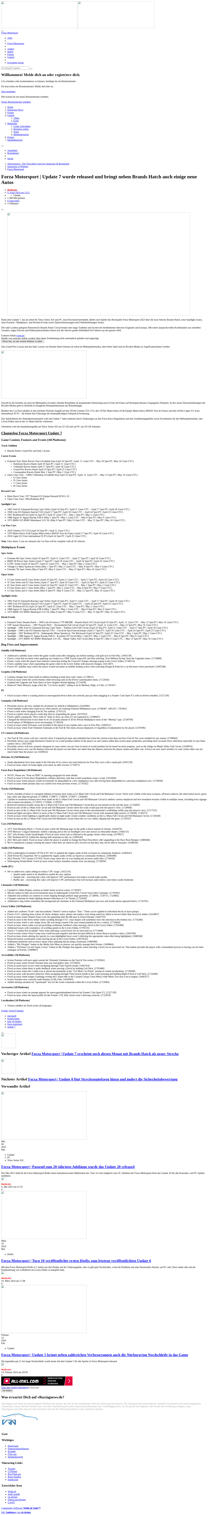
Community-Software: (21, 1508)
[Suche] (2, 30)
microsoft (11, 1016)
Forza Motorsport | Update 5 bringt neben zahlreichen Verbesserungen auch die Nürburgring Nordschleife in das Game (94, 1355)
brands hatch (13, 1018)
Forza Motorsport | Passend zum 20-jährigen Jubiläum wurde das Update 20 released (67, 1167)
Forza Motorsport (15, 43)
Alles (9, 38)
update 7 (11, 1027)
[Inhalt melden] (2, 1032)
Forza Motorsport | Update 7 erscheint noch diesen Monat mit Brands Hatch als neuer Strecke (105, 1054)
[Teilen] (2, 209)
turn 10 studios (14, 1021)
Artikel (10, 49)
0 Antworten (13, 200)
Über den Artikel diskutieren (14, 1387)
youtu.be (20, 335)
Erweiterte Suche (15, 62)
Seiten (10, 51)
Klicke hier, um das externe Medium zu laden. (22, 341)
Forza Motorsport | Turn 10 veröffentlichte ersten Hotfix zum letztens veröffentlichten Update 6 (76, 1261)
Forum (10, 54)
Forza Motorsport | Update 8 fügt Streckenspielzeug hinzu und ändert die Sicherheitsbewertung (103, 1079)
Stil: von (16, 1512)
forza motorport (14, 1024)
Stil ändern (7, 1390)
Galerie (10, 57)
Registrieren (13, 153)
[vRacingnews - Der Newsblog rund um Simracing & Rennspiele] (77, 27)
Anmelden (12, 150)
